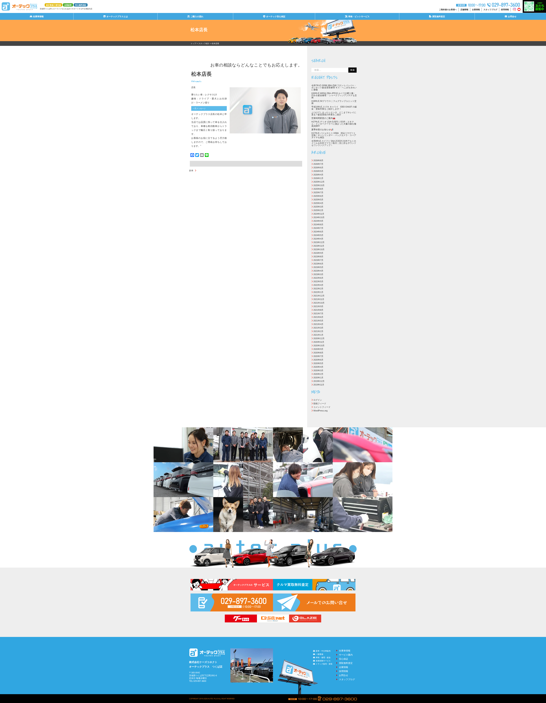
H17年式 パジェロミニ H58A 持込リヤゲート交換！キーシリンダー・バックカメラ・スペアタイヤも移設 (333, 135)
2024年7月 (318, 228)
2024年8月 (318, 224)
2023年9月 (318, 253)
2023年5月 (318, 267)
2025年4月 (318, 203)
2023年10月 (318, 249)
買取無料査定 (438, 16)
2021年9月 (318, 306)
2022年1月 (318, 292)
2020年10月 (318, 345)
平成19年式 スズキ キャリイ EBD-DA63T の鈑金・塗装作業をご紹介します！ (334, 108)
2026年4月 (318, 174)
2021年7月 (318, 313)
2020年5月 (318, 363)
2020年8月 (318, 352)
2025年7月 (318, 192)
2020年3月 (318, 370)
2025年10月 (318, 185)
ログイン (317, 400)
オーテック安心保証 (275, 16)
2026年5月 (318, 171)
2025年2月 (318, 210)
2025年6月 (318, 196)
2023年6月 (318, 263)
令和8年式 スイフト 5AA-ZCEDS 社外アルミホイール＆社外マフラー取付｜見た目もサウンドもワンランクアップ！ (333, 143)
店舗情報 (464, 9)
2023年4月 (318, 271)
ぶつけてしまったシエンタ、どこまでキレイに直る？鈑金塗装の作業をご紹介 (333, 113)
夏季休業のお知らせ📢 (322, 129)
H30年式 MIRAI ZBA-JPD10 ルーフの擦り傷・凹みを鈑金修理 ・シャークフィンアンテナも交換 (334, 95)
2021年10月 (318, 303)
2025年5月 (318, 199)
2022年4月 (318, 285)
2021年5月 (318, 320)
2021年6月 (318, 317)
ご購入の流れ (197, 16)
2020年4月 (318, 367)
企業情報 (476, 9)
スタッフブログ (490, 9)
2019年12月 (318, 381)
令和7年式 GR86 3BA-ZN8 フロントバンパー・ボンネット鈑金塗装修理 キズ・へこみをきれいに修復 (334, 87)
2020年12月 (318, 338)
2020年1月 (318, 377)
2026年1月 (318, 178)
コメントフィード (321, 407)
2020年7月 (318, 356)
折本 (191, 170)
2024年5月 (318, 235)
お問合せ (512, 16)
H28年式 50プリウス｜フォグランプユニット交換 (333, 102)
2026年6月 (318, 167)
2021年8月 (318, 310)
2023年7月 (318, 260)
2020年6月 (318, 360)
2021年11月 (318, 299)
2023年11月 (318, 246)
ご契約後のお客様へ (448, 9)
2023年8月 (318, 256)
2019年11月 (318, 384)
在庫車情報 (38, 16)
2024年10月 (318, 217)
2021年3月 (318, 328)
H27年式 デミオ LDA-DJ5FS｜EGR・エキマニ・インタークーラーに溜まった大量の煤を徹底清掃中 (333, 123)
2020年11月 (318, 342)
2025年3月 (318, 206)
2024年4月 (318, 239)
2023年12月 (318, 242)
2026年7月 (318, 164)
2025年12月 (318, 182)
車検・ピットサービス (359, 16)
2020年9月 (318, 349)
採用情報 (505, 9)
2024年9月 (318, 221)
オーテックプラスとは (117, 16)
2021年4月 (318, 324)
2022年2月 (318, 288)
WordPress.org (320, 410)
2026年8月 (318, 160)
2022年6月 (318, 278)
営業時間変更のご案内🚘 (323, 118)
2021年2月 (318, 331)
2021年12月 (318, 295)
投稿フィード (319, 403)
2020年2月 (318, 374)
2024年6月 (318, 231)
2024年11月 (318, 214)
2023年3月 (318, 274)
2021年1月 (318, 335)
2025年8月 (318, 189)
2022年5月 (318, 281)
